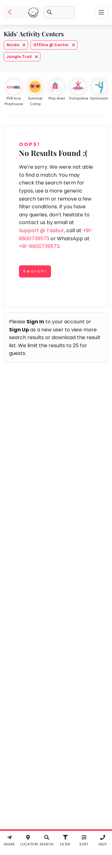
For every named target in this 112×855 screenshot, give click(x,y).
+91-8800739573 (39, 246)
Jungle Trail (20, 56)
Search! (35, 271)
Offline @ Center (51, 44)
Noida (13, 44)
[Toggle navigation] (101, 12)
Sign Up (19, 329)
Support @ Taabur (41, 230)
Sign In (35, 321)
